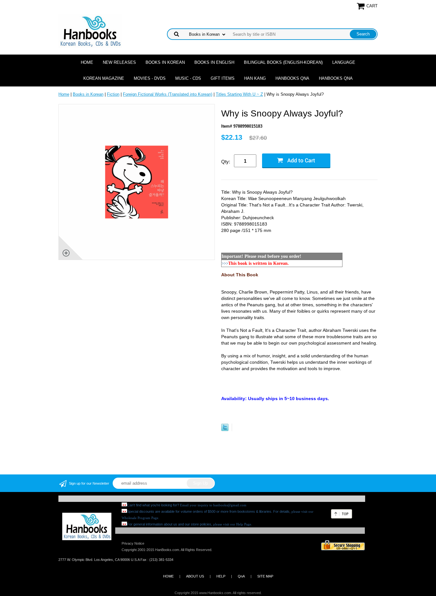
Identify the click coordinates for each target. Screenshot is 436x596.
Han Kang (255, 78)
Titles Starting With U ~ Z (239, 94)
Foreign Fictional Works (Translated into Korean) (167, 94)
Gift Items (223, 78)
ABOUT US (195, 576)
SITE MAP (265, 576)
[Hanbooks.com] (90, 30)
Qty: (225, 161)
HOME (168, 576)
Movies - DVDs (150, 78)
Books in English (214, 62)
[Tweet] (225, 429)
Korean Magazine (103, 78)
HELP (220, 576)
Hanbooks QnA (292, 78)
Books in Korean (165, 62)
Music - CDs (188, 78)
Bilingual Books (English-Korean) (283, 62)
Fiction (113, 94)
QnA (241, 576)
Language (343, 62)
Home (87, 62)
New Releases (119, 62)
